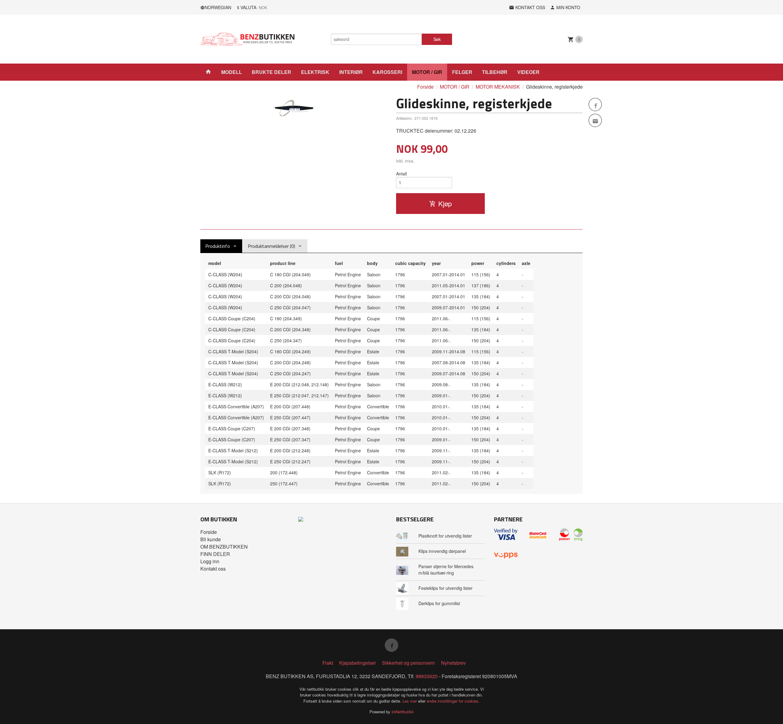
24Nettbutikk (403, 712)
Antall (401, 174)
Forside (425, 86)
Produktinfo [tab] (217, 246)
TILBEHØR (494, 71)
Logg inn (209, 561)
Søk (437, 39)
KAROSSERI (387, 71)
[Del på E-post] (595, 120)
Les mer (410, 701)
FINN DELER (215, 553)
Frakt (327, 662)
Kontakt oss (213, 568)
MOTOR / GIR (427, 71)
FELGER (462, 71)
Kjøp (445, 203)
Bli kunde (210, 539)
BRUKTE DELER (271, 71)
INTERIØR (351, 71)
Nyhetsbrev (453, 662)
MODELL (231, 71)
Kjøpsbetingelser (357, 662)
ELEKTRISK (315, 71)
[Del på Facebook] (595, 104)
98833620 (427, 676)
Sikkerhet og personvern (408, 662)
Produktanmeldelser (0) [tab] (271, 246)
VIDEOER (528, 71)
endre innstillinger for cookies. (453, 701)
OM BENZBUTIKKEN (224, 546)
